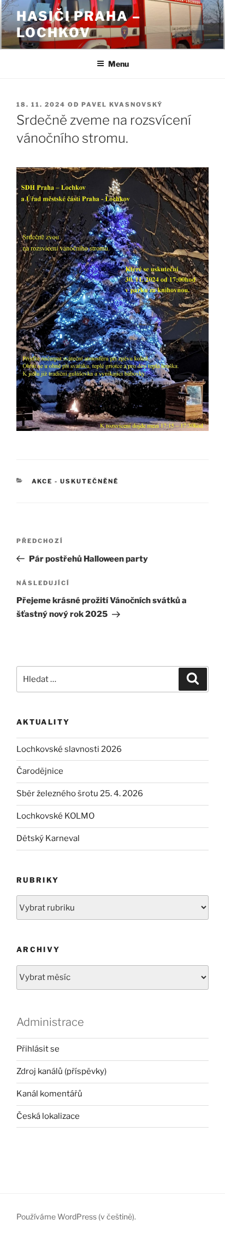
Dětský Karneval (48, 838)
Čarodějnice (39, 771)
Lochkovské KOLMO (55, 816)
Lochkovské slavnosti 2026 (69, 749)
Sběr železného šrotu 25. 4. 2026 (79, 793)
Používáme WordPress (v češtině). (76, 1216)
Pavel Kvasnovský (122, 104)
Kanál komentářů (49, 1094)
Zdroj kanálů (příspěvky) (61, 1071)
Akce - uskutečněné (75, 481)
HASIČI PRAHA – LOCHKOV (78, 24)
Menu (118, 63)
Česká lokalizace (48, 1116)
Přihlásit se (38, 1049)
